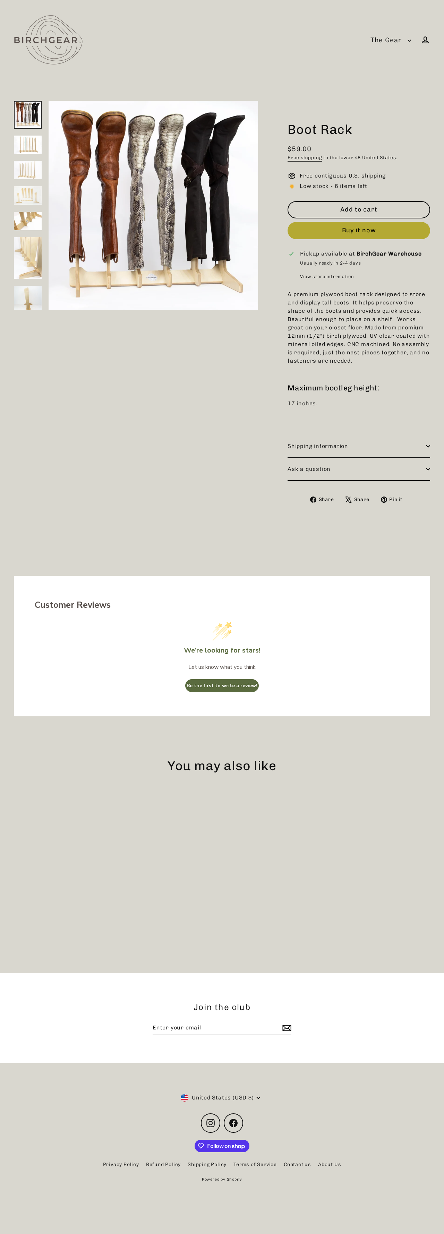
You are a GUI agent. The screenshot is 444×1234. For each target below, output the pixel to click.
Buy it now (359, 230)
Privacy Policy (121, 1164)
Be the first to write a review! (222, 685)
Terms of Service (255, 1164)
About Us (329, 1164)
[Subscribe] (285, 1028)
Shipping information (318, 446)
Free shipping (305, 157)
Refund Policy (163, 1164)
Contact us (297, 1164)
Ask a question (309, 469)
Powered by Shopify (222, 1179)
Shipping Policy (207, 1164)
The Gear (387, 40)
